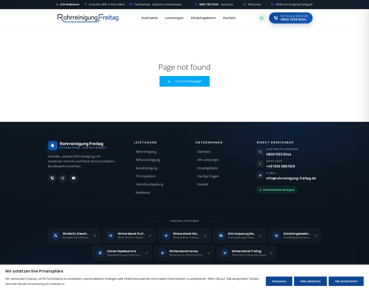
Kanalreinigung (147, 168)
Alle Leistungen (208, 160)
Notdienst (143, 193)
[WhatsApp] (63, 178)
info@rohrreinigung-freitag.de (291, 178)
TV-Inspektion (146, 176)
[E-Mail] (73, 178)
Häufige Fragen (208, 176)
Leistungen (174, 18)
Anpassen (279, 281)
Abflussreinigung (148, 160)
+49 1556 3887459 (280, 166)
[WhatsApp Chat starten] (261, 18)
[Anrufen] (52, 178)
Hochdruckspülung (149, 184)
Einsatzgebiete (203, 18)
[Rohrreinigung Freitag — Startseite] (88, 17)
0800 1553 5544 (278, 154)
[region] (184, 277)
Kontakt (229, 18)
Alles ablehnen (310, 281)
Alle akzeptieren (346, 281)
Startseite (149, 18)
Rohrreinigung (146, 152)
